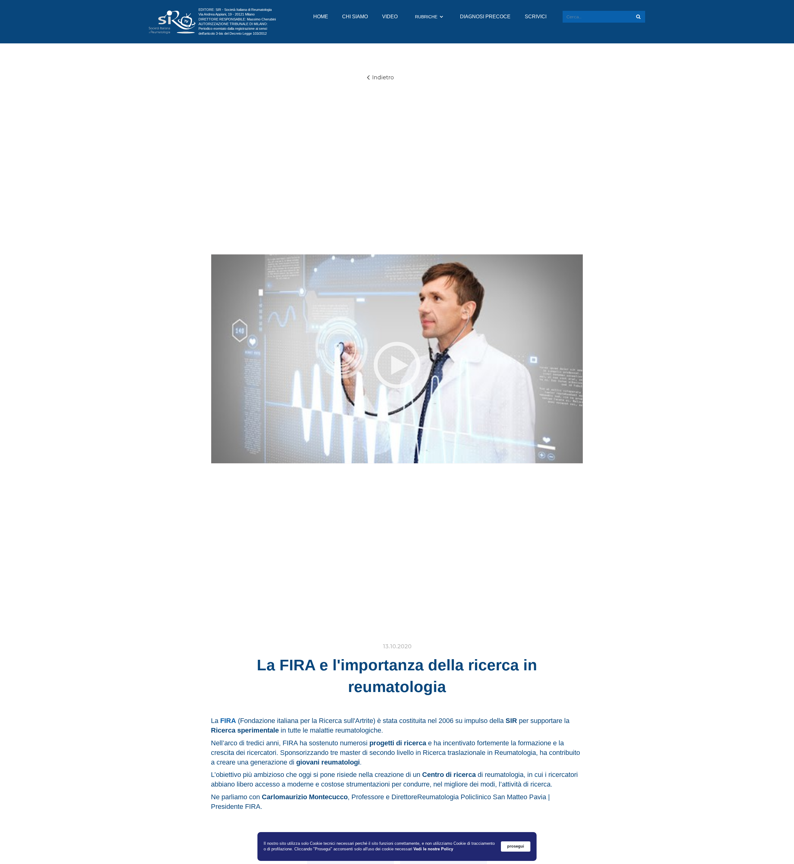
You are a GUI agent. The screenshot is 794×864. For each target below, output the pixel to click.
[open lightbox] (397, 365)
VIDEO (390, 16)
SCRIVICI (535, 16)
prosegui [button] (515, 846)
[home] (172, 21)
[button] (429, 16)
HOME (320, 16)
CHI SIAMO (355, 16)
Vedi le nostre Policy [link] (433, 849)
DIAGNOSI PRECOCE (485, 16)
